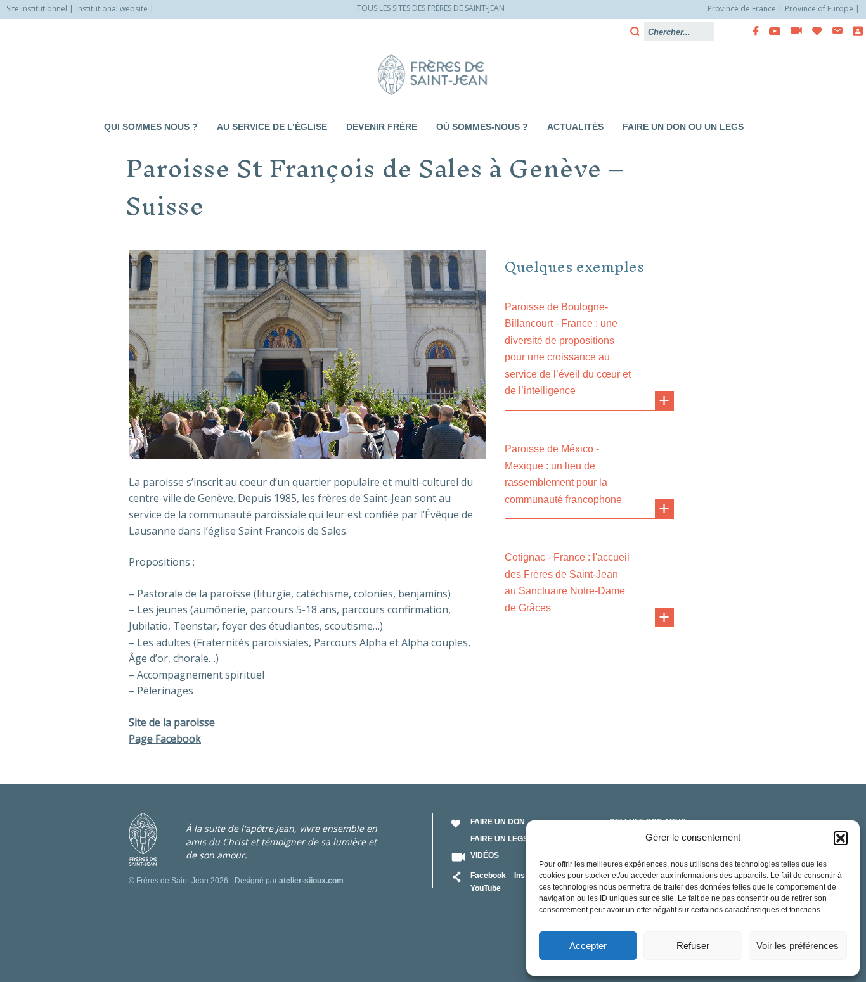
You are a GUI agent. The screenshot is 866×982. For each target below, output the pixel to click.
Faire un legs (499, 838)
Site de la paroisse (172, 722)
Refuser (692, 945)
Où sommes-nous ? (482, 127)
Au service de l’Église (272, 127)
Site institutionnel (36, 8)
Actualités (575, 127)
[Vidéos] (792, 31)
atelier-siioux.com (311, 880)
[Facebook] (752, 31)
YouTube (485, 888)
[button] (840, 838)
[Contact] (834, 30)
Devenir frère (381, 127)
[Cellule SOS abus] (854, 31)
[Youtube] (770, 31)
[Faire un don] (813, 31)
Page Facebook (165, 739)
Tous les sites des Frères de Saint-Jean (431, 8)
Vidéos (484, 855)
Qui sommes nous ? (151, 127)
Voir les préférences (797, 945)
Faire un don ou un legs (683, 127)
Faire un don (497, 821)
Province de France (742, 8)
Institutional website (112, 8)
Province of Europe (819, 8)
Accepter (588, 945)
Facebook (488, 875)
